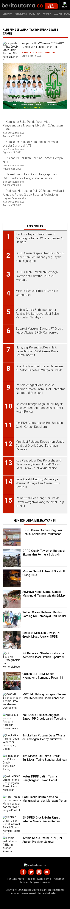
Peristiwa (34, 14)
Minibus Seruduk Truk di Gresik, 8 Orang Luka (43, 573)
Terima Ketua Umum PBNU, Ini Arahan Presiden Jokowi (42, 840)
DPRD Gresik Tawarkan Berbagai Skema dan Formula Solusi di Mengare (43, 554)
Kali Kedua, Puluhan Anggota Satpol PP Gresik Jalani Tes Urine (44, 717)
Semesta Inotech (48, 893)
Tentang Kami (15, 878)
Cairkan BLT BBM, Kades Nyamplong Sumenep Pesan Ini (42, 676)
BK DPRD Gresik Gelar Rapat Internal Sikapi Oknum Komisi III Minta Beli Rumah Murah (42, 821)
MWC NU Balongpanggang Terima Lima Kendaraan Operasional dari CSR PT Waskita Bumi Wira (44, 698)
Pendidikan (21, 14)
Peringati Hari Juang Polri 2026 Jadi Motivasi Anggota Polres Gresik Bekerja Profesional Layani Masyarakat (33, 194)
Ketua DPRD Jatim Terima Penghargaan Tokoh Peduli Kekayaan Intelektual (39, 780)
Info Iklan (51, 6)
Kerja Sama (44, 878)
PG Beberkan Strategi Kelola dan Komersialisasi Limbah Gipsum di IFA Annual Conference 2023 (43, 657)
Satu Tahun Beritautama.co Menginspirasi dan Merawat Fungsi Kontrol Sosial (44, 801)
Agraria (47, 14)
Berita (24, 52)
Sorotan (50, 52)
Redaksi (30, 878)
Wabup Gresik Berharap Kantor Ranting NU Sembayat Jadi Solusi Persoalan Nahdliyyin (44, 616)
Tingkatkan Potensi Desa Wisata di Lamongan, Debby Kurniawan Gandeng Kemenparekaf (43, 739)
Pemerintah (36, 52)
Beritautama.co (33, 889)
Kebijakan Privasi (40, 882)
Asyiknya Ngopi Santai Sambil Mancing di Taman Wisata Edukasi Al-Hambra (44, 595)
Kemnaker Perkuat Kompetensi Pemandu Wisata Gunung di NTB (31, 144)
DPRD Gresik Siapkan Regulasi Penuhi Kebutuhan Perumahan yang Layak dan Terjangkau (42, 534)
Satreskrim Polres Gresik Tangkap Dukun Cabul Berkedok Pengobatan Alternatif (30, 176)
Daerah (58, 14)
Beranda (7, 14)
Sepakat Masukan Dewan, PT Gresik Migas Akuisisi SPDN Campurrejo (41, 636)
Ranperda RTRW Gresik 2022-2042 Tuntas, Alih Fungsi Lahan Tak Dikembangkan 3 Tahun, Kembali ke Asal (43, 49)
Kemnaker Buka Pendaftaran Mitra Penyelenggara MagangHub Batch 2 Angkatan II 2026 (33, 125)
